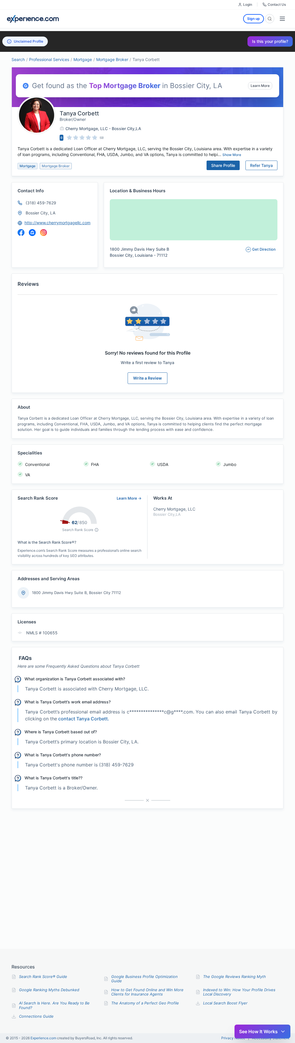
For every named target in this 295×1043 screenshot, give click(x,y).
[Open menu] (282, 18)
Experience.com (44, 1038)
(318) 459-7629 (41, 202)
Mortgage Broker (112, 59)
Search (18, 59)
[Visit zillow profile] (32, 232)
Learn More (260, 85)
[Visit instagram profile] (43, 232)
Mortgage (82, 59)
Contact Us (277, 4)
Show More (231, 155)
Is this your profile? (270, 41)
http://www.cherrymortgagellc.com (57, 222)
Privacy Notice (233, 1038)
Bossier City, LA (40, 212)
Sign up (253, 18)
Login (247, 4)
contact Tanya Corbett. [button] (83, 719)
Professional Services (49, 59)
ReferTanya (261, 165)
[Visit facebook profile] (21, 232)
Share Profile (223, 165)
